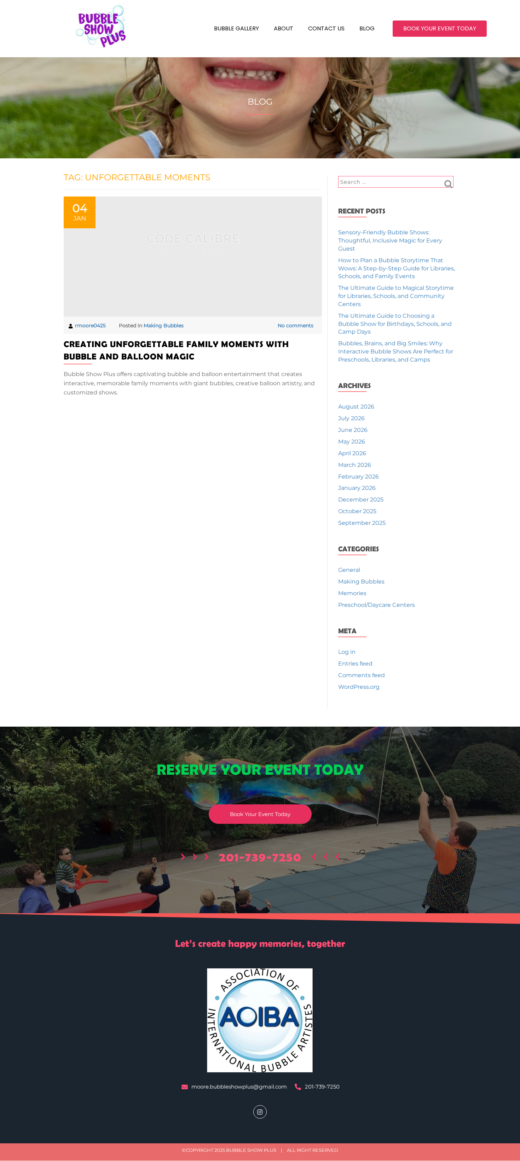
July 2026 (351, 418)
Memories (352, 593)
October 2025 (357, 511)
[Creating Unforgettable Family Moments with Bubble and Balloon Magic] (193, 256)
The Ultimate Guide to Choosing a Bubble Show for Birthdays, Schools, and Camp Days (395, 323)
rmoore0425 (91, 325)
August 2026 (356, 406)
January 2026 (357, 488)
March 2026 (354, 465)
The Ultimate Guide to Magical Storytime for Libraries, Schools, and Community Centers (396, 296)
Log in (347, 652)
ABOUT (283, 28)
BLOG (367, 28)
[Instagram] (259, 1111)
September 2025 (362, 523)
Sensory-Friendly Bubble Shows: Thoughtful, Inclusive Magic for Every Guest (390, 240)
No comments (295, 325)
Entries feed (355, 663)
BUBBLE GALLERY (236, 28)
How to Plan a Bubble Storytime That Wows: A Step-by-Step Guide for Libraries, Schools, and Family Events (396, 268)
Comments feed (361, 675)
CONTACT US (326, 28)
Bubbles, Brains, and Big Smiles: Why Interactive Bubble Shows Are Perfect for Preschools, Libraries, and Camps (395, 351)
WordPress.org (359, 687)
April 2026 (352, 453)
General (349, 570)
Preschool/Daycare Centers (376, 605)
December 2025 (360, 499)
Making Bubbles (164, 325)
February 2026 (358, 476)
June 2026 (353, 430)
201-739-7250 (260, 857)
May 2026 (351, 441)
